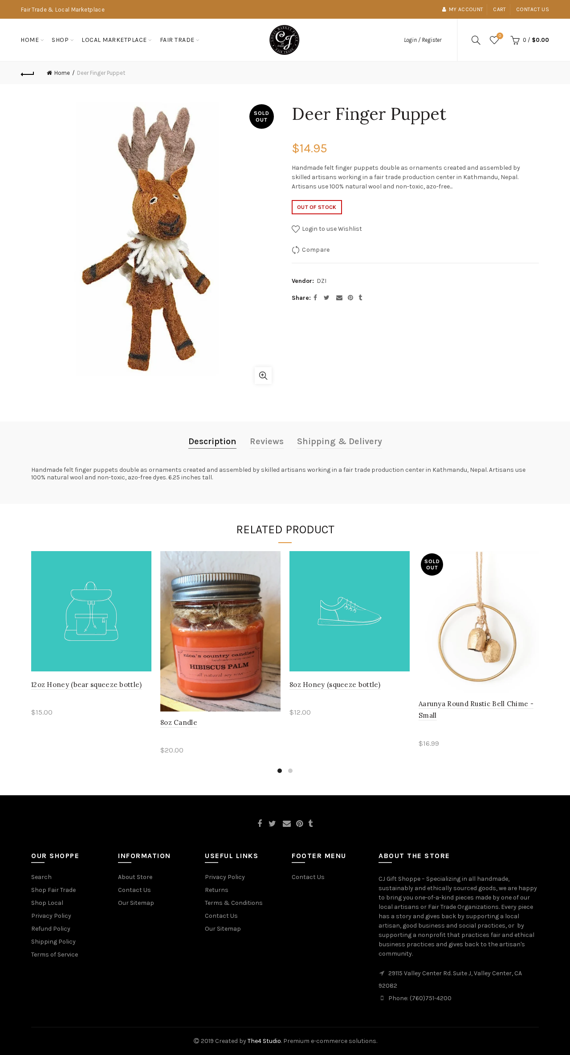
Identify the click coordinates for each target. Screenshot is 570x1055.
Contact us (532, 9)
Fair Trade (177, 40)
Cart (499, 9)
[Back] (27, 73)
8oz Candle (178, 722)
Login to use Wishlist (331, 229)
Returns (216, 890)
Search (41, 877)
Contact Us (134, 890)
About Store (135, 877)
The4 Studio (264, 1041)
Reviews (267, 441)
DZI (321, 281)
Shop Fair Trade (53, 890)
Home (29, 40)
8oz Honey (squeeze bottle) (335, 684)
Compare (316, 250)
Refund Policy (50, 928)
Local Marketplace (114, 40)
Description (212, 441)
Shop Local (47, 903)
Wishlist (500, 35)
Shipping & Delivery (339, 441)
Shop (60, 40)
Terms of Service (54, 954)
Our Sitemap (136, 903)
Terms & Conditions (234, 903)
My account (466, 9)
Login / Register (422, 40)
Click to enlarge (263, 375)
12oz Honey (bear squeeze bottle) (86, 684)
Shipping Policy (53, 941)
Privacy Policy (51, 916)
